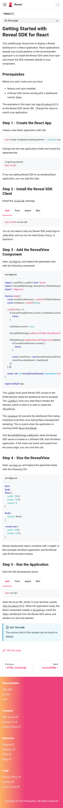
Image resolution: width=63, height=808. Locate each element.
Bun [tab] (38, 210)
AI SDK (6, 694)
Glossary (7, 749)
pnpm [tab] (28, 210)
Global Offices (10, 726)
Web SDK (7, 689)
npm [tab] (7, 210)
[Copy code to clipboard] (56, 139)
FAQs (5, 754)
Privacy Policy (10, 777)
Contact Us (8, 722)
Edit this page (13, 650)
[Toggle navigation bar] (4, 4)
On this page (11, 20)
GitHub (9, 636)
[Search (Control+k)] (58, 4)
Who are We (8, 717)
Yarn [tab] (17, 210)
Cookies (6, 781)
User (4, 699)
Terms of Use (9, 786)
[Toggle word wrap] (51, 139)
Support (6, 744)
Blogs (5, 759)
